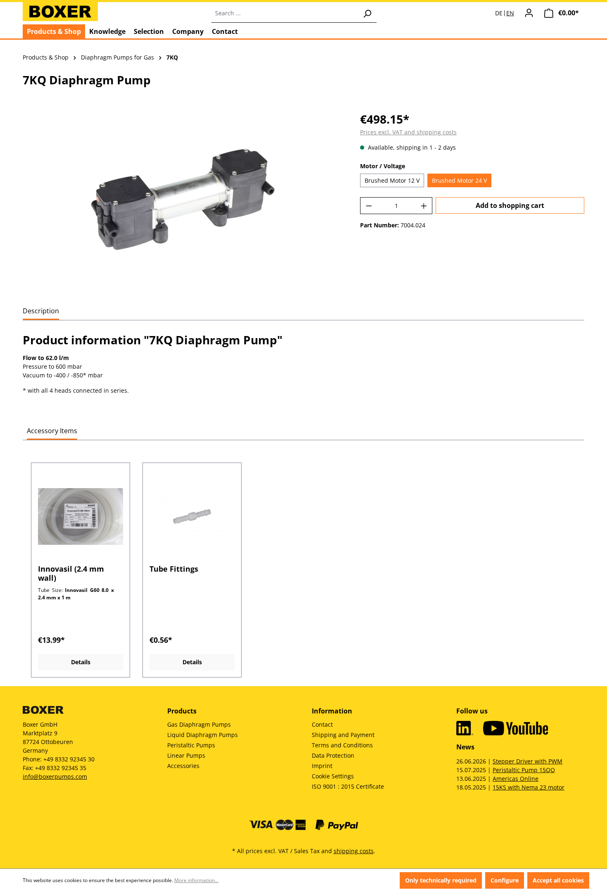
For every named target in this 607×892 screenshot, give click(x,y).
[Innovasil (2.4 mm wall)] (80, 516)
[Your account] (529, 13)
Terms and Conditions (342, 745)
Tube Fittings (173, 569)
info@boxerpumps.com (55, 776)
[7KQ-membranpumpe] (183, 199)
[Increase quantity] (424, 205)
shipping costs (354, 851)
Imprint (322, 766)
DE (499, 13)
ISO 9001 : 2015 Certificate (348, 786)
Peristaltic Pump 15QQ (524, 770)
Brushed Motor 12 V (392, 180)
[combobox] (284, 13)
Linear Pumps (186, 755)
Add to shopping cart (510, 205)
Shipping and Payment (343, 735)
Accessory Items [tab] (52, 430)
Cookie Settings (333, 776)
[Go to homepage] (60, 11)
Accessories (183, 766)
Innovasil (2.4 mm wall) (71, 573)
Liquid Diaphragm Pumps (202, 735)
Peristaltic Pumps (191, 745)
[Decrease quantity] (368, 205)
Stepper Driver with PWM (527, 761)
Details (80, 662)
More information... (196, 880)
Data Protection (333, 755)
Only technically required (441, 880)
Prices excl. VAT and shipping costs (408, 132)
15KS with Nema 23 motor (528, 787)
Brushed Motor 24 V (459, 180)
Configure (505, 880)
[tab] (41, 311)
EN (510, 13)
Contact (322, 724)
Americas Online (515, 778)
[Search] (367, 13)
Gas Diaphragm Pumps (199, 724)
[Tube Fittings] (192, 516)
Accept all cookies (558, 880)
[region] (183, 199)
